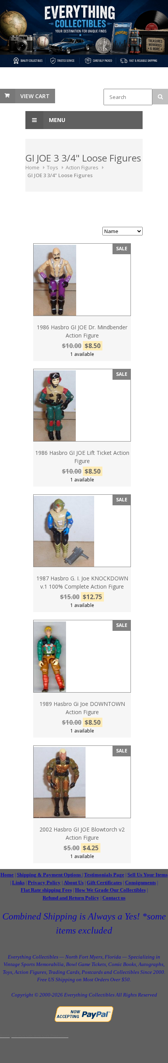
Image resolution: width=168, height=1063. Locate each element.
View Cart (35, 96)
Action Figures (82, 167)
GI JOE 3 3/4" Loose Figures (60, 175)
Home (32, 167)
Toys (52, 167)
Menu (56, 120)
